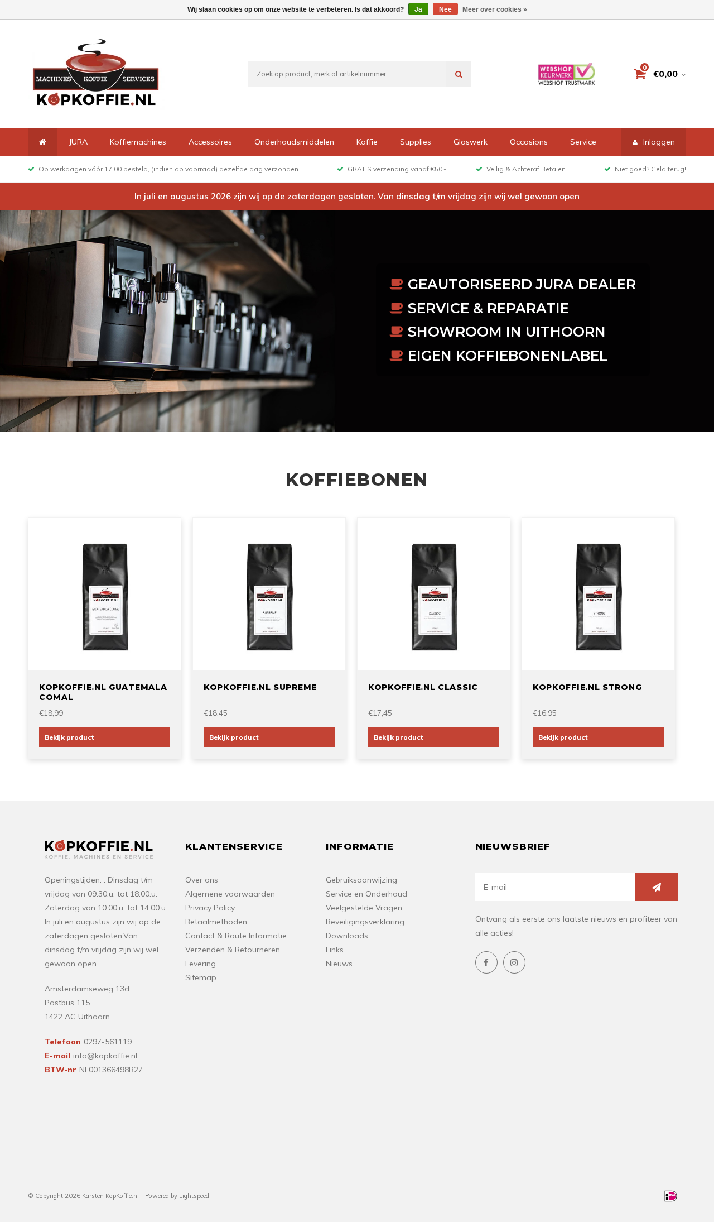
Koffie (367, 142)
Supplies (415, 142)
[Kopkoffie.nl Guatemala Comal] (105, 593)
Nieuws (339, 964)
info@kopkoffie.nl (105, 1056)
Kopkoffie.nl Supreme (260, 687)
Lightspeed (194, 1196)
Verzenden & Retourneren (232, 950)
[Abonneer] (656, 887)
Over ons (201, 880)
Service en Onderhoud (366, 894)
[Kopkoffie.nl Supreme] (269, 593)
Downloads (347, 936)
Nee (445, 9)
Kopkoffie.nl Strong (587, 687)
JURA (78, 142)
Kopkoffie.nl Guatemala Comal (103, 692)
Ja (418, 9)
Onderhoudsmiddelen (294, 142)
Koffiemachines (138, 142)
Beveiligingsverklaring (365, 922)
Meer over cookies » (494, 9)
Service (583, 142)
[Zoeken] (458, 74)
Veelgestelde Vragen (364, 908)
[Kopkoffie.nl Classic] (434, 593)
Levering (200, 964)
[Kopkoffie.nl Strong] (598, 593)
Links (335, 950)
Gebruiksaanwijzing (361, 880)
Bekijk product (69, 737)
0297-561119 (108, 1042)
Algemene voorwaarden (230, 894)
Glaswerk (471, 142)
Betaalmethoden (216, 922)
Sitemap (200, 977)
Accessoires (210, 142)
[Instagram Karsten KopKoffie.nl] (514, 962)
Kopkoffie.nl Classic (423, 687)
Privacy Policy (210, 908)
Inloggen (659, 142)
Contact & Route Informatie (236, 936)
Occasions (529, 142)
